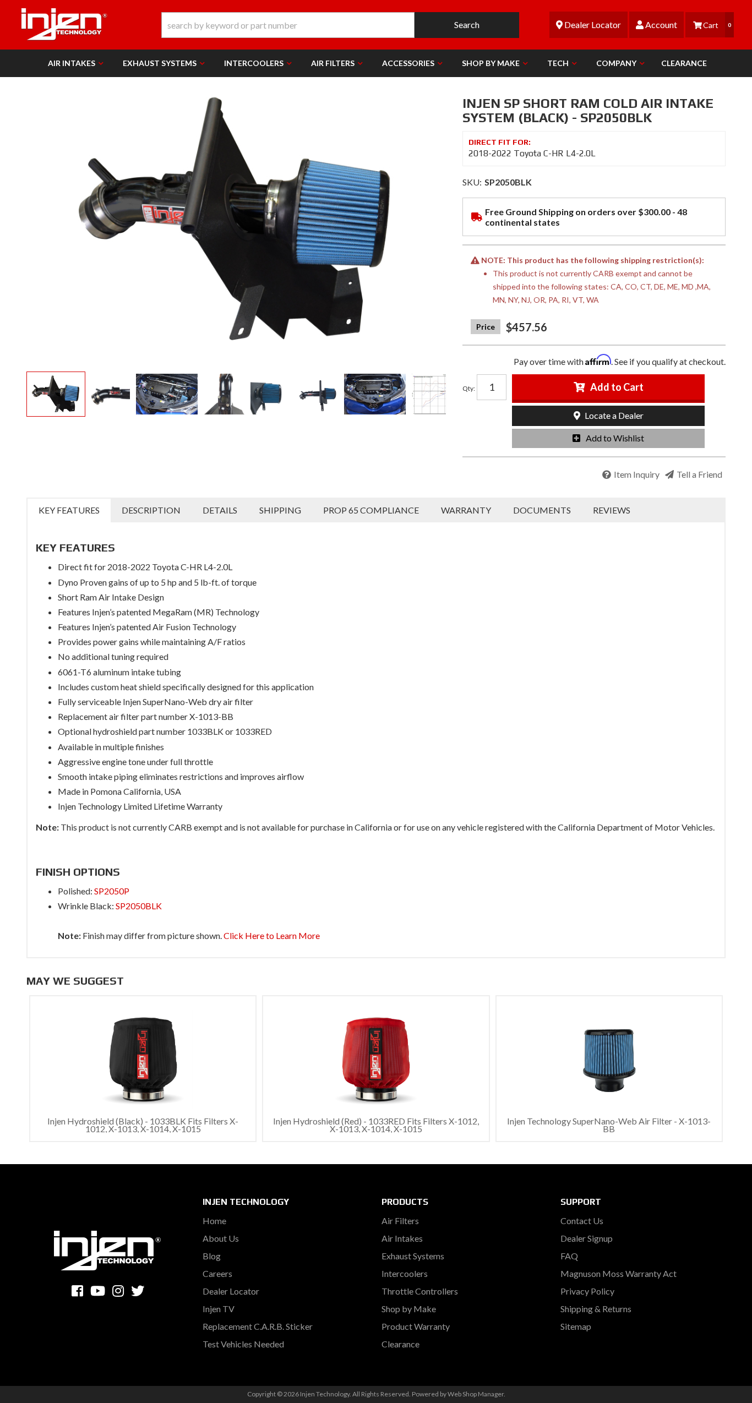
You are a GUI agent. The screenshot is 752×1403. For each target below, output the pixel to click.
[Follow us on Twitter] (137, 1291)
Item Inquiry (637, 474)
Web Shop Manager (476, 1394)
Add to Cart (617, 387)
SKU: (472, 182)
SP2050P (111, 891)
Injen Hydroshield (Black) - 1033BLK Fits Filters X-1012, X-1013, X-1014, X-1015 (142, 1125)
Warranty (466, 510)
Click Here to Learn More (272, 935)
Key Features (69, 510)
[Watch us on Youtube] (98, 1291)
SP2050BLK (139, 905)
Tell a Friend (699, 474)
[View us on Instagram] (118, 1291)
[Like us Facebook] (77, 1291)
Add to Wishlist (615, 438)
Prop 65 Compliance (371, 510)
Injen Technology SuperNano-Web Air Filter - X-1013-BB (609, 1125)
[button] (340, 25)
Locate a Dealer (613, 415)
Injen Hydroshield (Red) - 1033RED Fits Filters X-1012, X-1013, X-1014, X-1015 (376, 1125)
